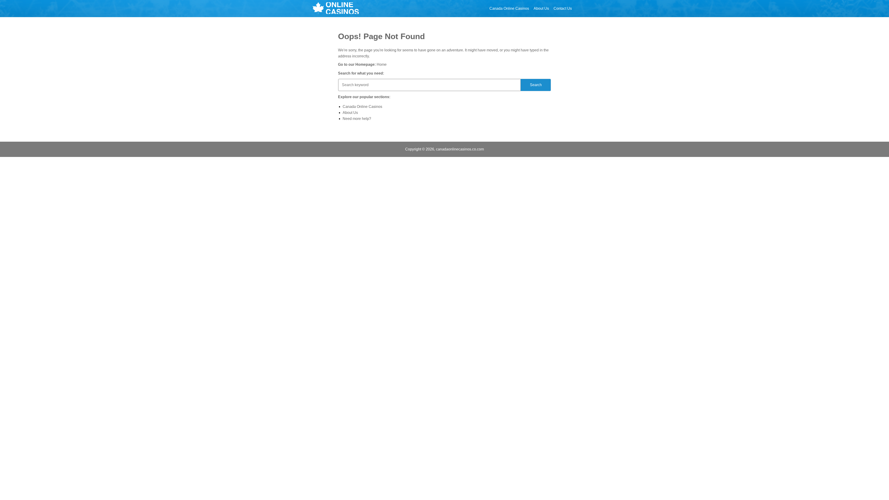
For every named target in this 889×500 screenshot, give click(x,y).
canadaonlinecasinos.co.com (460, 149)
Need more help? (357, 119)
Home (382, 64)
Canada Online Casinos (509, 8)
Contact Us (563, 8)
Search (536, 85)
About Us (541, 8)
